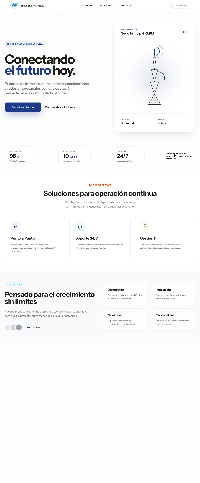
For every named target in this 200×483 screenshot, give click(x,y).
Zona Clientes (181, 6)
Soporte (126, 6)
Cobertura (107, 6)
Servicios (87, 6)
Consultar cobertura (23, 107)
